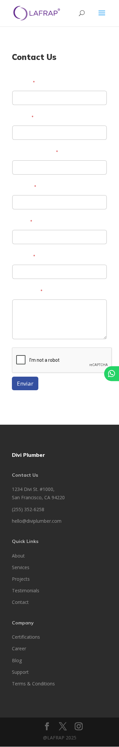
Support (20, 672)
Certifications (26, 637)
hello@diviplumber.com (36, 521)
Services (20, 567)
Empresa (24, 187)
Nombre (23, 83)
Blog (17, 660)
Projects (21, 579)
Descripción (27, 291)
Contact (20, 602)
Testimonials (25, 590)
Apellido (22, 118)
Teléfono (23, 257)
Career (19, 648)
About (18, 556)
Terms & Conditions (33, 683)
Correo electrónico (35, 152)
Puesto (22, 222)
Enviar (25, 383)
